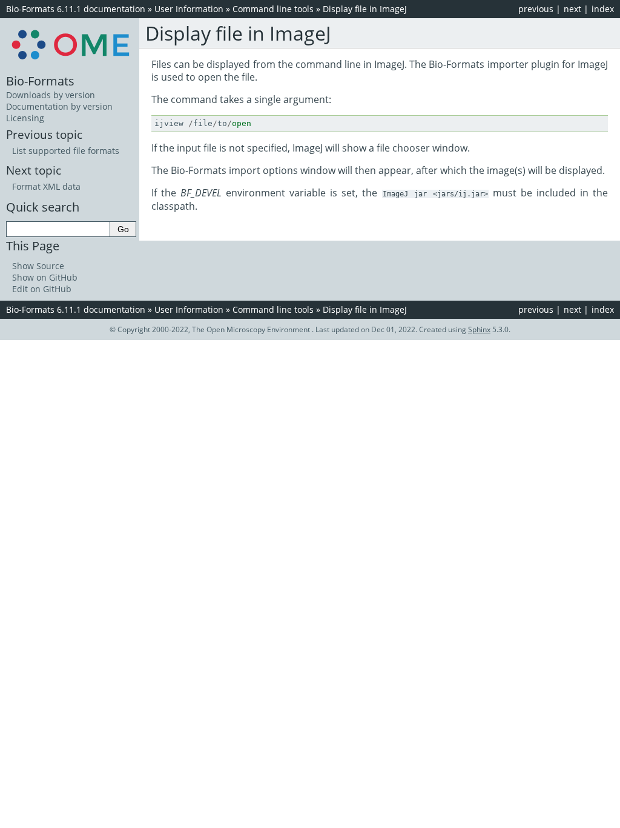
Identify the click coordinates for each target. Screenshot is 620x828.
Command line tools (273, 9)
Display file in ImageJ (365, 9)
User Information (188, 9)
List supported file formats (65, 150)
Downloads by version (50, 95)
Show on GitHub (45, 277)
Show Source (38, 266)
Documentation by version (59, 106)
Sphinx (479, 329)
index (603, 9)
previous (535, 9)
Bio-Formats (40, 80)
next (572, 9)
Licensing (25, 118)
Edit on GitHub (41, 289)
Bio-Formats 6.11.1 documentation (75, 9)
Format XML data (46, 186)
